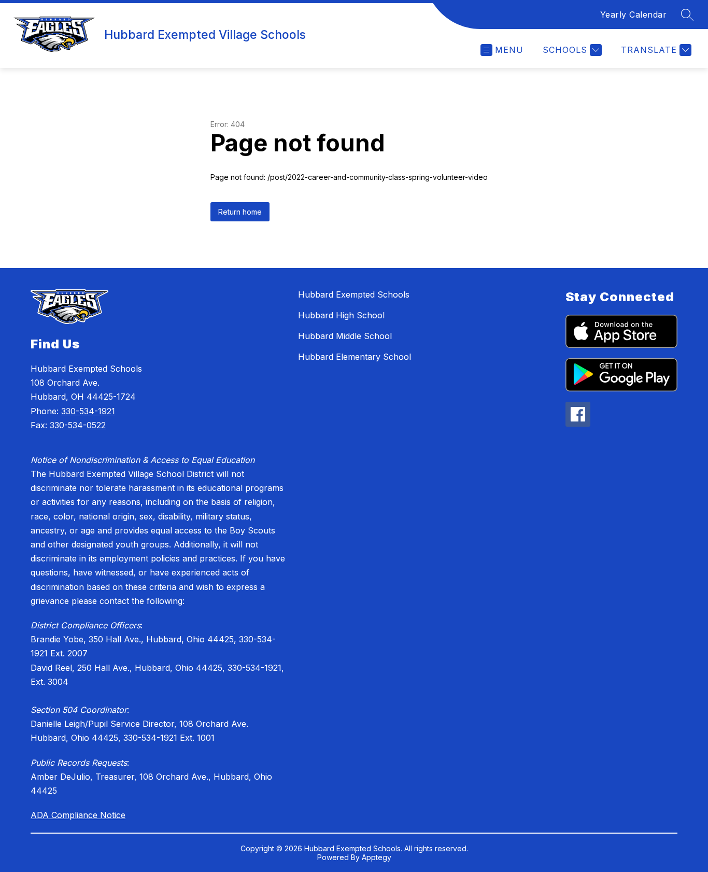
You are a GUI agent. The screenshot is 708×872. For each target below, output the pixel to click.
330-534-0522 (78, 425)
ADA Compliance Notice (78, 815)
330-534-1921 (88, 411)
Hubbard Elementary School (354, 356)
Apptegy (376, 857)
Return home (240, 211)
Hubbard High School (341, 315)
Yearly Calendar (633, 14)
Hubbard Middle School (345, 336)
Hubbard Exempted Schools (353, 294)
